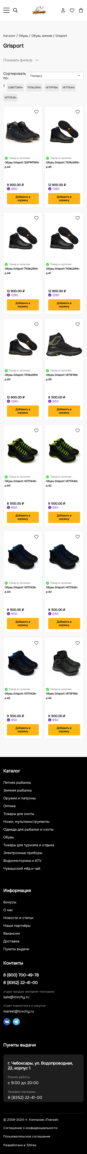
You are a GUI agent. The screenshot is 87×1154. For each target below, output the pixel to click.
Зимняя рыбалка (17, 790)
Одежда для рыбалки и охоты (28, 829)
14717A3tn (10, 97)
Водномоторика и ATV (22, 861)
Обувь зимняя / (43, 36)
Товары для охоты (18, 814)
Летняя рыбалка (17, 782)
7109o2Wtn (34, 87)
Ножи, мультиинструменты (26, 821)
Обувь (8, 837)
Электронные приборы (22, 853)
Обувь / (25, 36)
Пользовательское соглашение (26, 1136)
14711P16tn (52, 87)
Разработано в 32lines (19, 1145)
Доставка (11, 941)
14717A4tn (68, 87)
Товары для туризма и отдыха (28, 845)
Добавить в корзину (23, 198)
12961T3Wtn (15, 87)
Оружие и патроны (19, 798)
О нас (8, 910)
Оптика (9, 806)
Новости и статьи (18, 918)
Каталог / (11, 36)
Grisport (61, 36)
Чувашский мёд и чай (21, 868)
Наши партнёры (17, 925)
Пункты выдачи (16, 949)
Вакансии (11, 933)
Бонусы (9, 902)
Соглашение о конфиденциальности (30, 1128)
